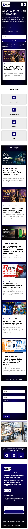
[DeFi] (14, 134)
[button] (22, 4)
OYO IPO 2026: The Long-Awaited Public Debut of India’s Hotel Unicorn (13, 285)
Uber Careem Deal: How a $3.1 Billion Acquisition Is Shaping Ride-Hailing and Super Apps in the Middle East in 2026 (13, 249)
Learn (14, 126)
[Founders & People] (14, 110)
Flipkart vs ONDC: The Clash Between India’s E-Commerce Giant (13, 323)
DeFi (14, 138)
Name (4, 389)
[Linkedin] (14, 455)
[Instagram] (21, 455)
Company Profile (14, 102)
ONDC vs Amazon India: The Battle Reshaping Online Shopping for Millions (12, 361)
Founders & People (14, 114)
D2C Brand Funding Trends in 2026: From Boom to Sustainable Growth (13, 172)
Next (20, 379)
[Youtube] (7, 490)
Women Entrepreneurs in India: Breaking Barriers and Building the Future (13, 68)
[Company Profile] (14, 97)
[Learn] (14, 122)
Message (5, 400)
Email (4, 395)
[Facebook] (7, 455)
